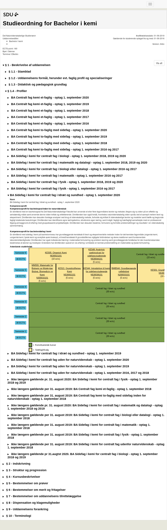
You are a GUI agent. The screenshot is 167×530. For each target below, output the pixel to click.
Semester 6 (20, 252)
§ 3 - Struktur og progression (25, 470)
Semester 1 (20, 331)
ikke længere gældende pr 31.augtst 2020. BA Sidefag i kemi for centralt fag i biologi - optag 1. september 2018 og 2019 (83, 456)
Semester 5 (20, 270)
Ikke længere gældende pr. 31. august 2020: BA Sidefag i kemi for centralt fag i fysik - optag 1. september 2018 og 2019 (82, 381)
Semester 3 (20, 301)
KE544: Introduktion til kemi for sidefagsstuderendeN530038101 (97, 271)
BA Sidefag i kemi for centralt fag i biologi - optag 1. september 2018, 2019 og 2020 (68, 156)
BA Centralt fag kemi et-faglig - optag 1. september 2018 (49, 110)
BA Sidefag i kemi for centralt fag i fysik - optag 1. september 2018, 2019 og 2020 (66, 182)
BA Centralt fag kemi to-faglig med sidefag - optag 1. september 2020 (58, 130)
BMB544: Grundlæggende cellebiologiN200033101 (124, 271)
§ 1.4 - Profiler (17, 91)
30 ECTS (20, 259)
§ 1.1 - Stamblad (19, 71)
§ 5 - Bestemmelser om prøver (26, 483)
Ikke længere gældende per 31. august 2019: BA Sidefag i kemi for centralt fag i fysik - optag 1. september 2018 (83, 436)
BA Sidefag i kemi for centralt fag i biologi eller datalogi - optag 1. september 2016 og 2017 (73, 169)
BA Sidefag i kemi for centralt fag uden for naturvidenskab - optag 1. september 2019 (69, 366)
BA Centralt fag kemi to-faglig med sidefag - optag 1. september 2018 (58, 143)
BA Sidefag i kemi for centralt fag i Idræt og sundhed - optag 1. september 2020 (64, 195)
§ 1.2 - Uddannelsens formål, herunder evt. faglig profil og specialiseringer (60, 78)
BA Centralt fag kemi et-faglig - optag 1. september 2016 (49, 123)
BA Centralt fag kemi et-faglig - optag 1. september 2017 (49, 117)
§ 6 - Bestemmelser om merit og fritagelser (35, 489)
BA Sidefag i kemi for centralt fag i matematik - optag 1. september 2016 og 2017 (66, 175)
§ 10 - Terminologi (18, 515)
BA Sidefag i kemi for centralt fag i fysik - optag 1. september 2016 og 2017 (62, 188)
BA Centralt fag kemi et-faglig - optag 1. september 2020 (49, 97)
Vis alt (159, 63)
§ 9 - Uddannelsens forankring (26, 509)
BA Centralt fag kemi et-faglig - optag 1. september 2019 (49, 104)
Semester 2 (20, 316)
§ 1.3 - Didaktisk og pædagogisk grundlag (37, 84)
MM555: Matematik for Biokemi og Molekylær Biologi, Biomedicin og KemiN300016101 (42, 271)
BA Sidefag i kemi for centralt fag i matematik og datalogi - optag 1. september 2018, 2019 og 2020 (78, 162)
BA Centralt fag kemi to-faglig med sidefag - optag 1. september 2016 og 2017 (64, 149)
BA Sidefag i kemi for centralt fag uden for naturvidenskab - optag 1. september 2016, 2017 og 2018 (79, 372)
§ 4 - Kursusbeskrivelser (22, 476)
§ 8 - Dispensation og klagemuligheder (32, 502)
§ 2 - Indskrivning (17, 463)
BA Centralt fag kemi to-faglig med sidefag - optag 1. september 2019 (58, 136)
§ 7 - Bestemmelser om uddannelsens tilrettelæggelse (43, 496)
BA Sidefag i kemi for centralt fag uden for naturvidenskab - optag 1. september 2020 (69, 359)
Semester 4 (20, 287)
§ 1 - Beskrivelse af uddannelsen (27, 65)
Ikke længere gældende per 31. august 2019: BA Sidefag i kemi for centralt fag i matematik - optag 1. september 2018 (79, 426)
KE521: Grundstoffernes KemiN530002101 (69, 271)
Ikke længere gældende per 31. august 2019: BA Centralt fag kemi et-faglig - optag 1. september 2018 (80, 389)
